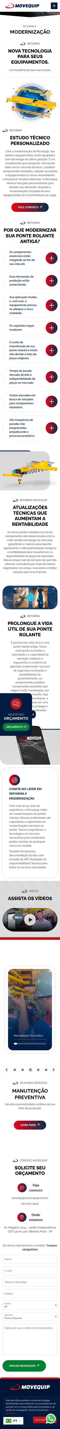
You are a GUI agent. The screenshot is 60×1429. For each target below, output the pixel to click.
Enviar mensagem (22, 1365)
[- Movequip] (22, 5)
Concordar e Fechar (45, 1420)
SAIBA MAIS (28, 1125)
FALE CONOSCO (28, 207)
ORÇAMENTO (14, 727)
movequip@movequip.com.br (30, 1198)
